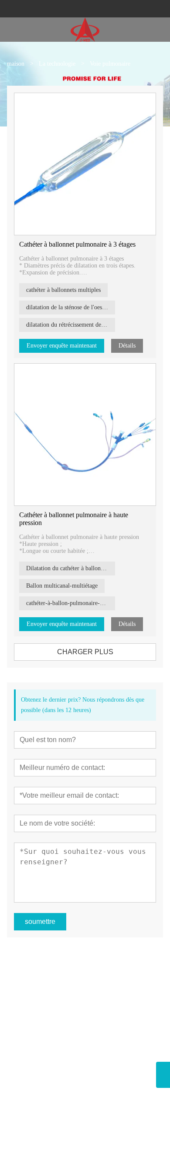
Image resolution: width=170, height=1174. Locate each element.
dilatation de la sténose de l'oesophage (70, 307)
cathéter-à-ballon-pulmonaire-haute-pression (70, 603)
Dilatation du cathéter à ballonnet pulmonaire (70, 568)
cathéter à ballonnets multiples (63, 290)
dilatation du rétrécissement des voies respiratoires (70, 324)
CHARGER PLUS (85, 652)
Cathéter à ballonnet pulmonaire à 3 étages (77, 244)
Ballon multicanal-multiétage (62, 585)
